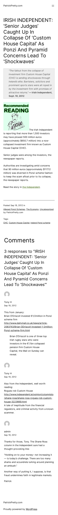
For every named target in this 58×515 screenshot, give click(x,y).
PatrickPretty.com (12, 5)
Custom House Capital (19, 222)
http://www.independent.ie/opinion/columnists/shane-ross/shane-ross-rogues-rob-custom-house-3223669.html (28, 398)
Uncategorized (47, 209)
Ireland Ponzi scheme (40, 222)
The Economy (32, 209)
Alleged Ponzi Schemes (14, 209)
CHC (5, 222)
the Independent (31, 187)
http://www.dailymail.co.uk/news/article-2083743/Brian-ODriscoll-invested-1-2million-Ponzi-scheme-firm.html (28, 327)
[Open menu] (53, 5)
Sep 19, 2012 (10, 305)
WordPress (31, 509)
